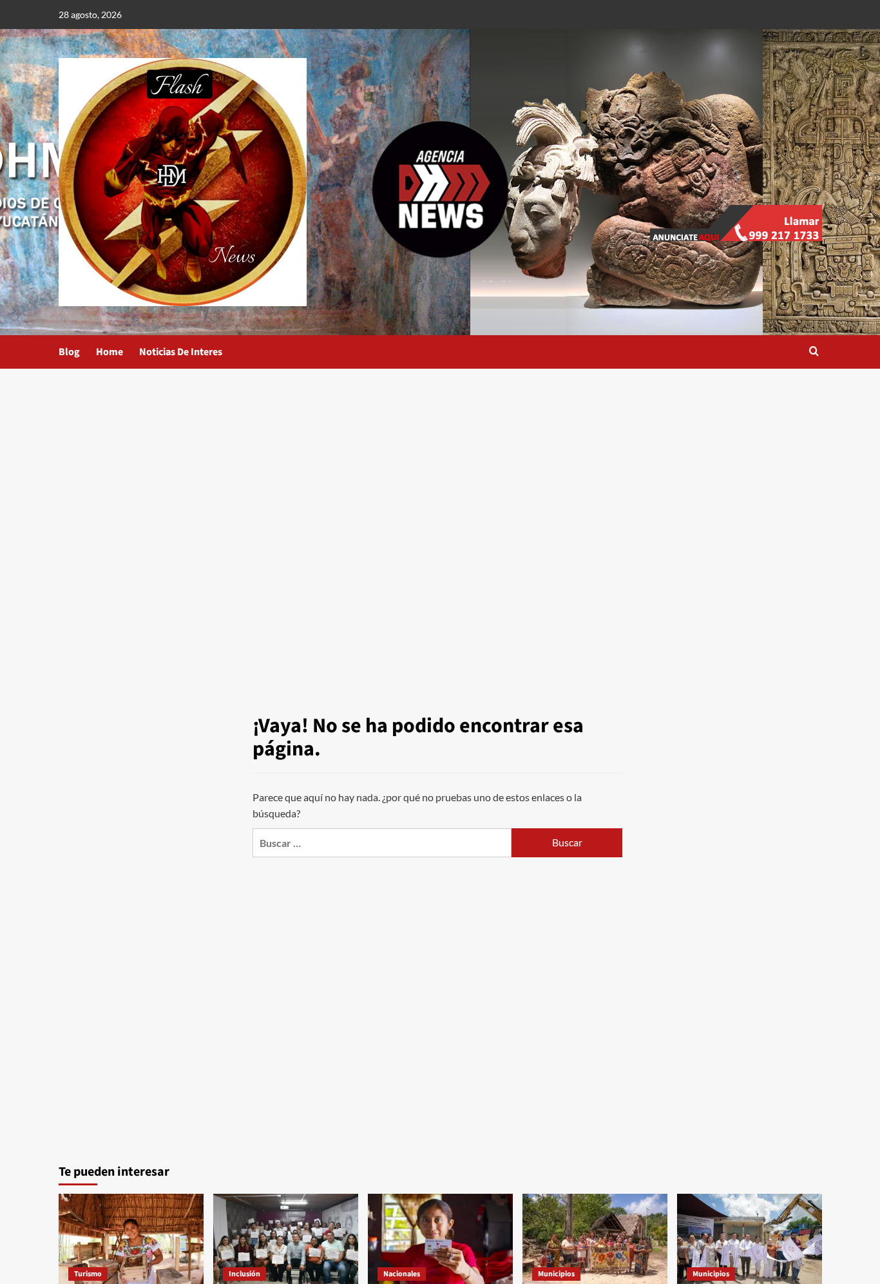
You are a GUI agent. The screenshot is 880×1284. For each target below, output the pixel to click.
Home (109, 352)
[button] (814, 352)
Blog (69, 352)
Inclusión (244, 1274)
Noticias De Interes (180, 352)
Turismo (88, 1274)
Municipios (556, 1274)
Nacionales (401, 1274)
